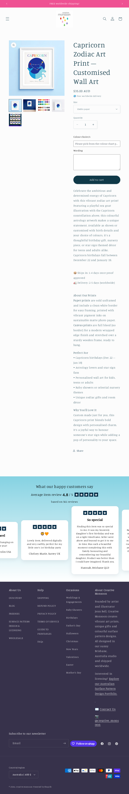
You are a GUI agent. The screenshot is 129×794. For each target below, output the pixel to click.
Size (75, 102)
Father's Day (73, 625)
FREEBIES (14, 613)
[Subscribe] (64, 743)
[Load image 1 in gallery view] (15, 105)
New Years (72, 649)
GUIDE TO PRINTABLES (44, 631)
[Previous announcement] (6, 3)
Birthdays (72, 617)
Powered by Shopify (42, 787)
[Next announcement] (122, 3)
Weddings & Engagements (74, 599)
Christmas (72, 641)
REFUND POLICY (46, 605)
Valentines (72, 657)
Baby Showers (74, 609)
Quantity (78, 117)
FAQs (40, 641)
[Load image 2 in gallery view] (29, 105)
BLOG (12, 605)
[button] (7, 19)
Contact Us (108, 709)
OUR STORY (15, 597)
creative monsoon (24, 787)
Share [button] (80, 450)
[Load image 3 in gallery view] (44, 105)
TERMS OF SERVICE (48, 621)
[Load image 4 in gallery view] (58, 105)
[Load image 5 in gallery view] (15, 120)
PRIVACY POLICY (46, 613)
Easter (70, 664)
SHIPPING (43, 597)
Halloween (72, 633)
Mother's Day (73, 672)
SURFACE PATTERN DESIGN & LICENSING (19, 626)
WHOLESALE (16, 638)
